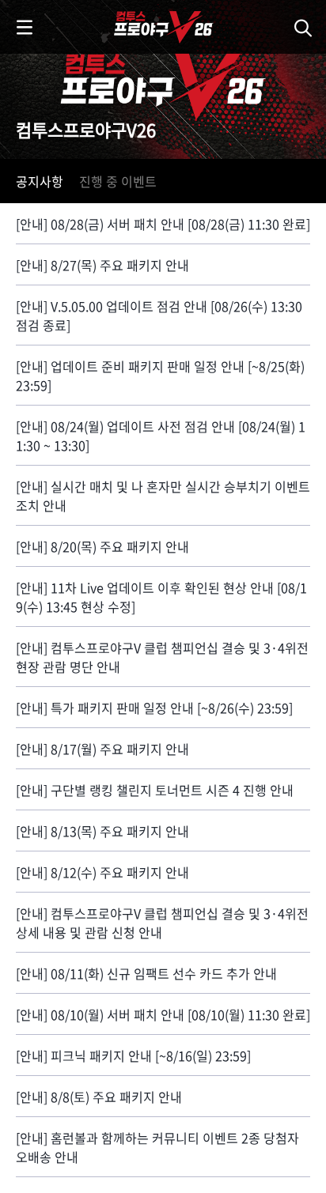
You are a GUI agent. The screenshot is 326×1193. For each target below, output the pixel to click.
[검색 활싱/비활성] (306, 27)
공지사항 (39, 181)
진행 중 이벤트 (118, 181)
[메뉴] (24, 27)
